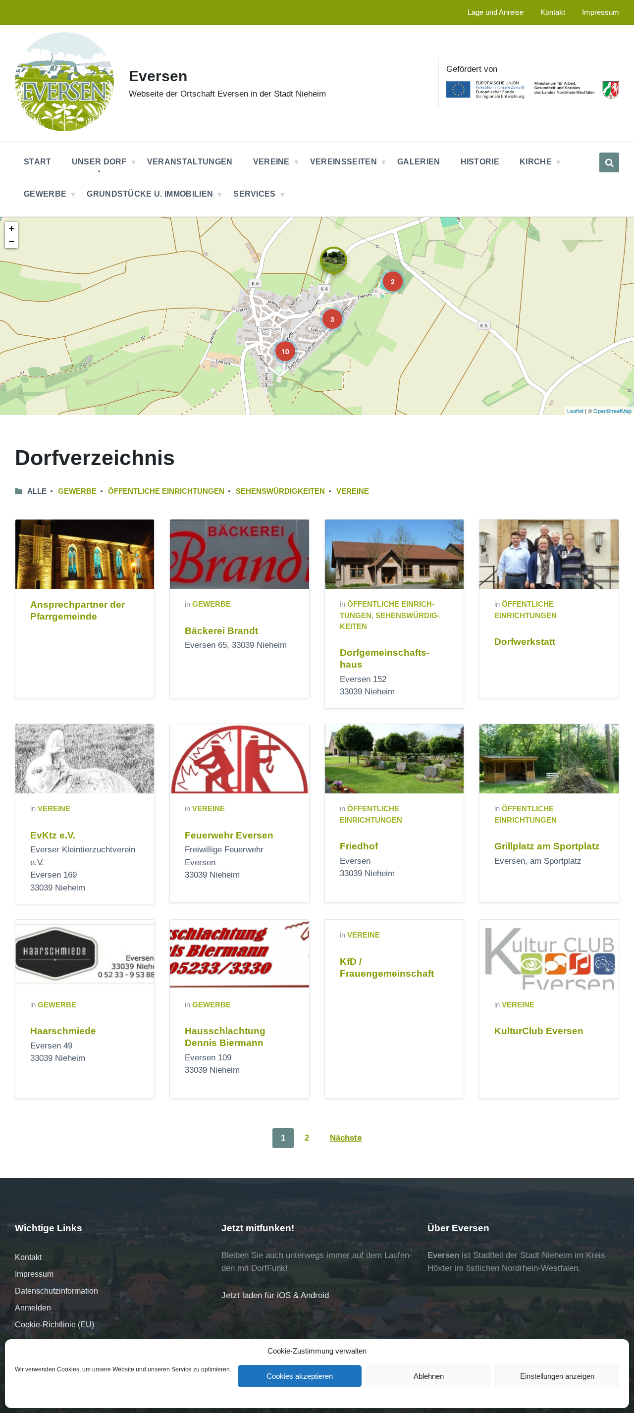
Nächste (346, 1138)
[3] (325, 312)
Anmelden (33, 1308)
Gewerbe (77, 491)
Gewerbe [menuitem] (45, 194)
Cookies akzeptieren (299, 1376)
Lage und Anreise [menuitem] (496, 12)
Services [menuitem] (254, 194)
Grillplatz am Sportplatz (547, 846)
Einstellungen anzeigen (557, 1376)
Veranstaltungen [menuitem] (190, 161)
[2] (386, 274)
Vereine (352, 491)
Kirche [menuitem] (536, 161)
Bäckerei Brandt (221, 631)
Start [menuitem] (38, 161)
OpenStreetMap (612, 411)
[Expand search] (609, 162)
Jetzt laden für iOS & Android (275, 1295)
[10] (278, 344)
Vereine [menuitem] (271, 161)
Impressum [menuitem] (600, 12)
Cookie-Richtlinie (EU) (54, 1324)
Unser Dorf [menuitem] (99, 161)
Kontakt (28, 1257)
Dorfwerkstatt (524, 641)
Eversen (158, 76)
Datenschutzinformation (56, 1291)
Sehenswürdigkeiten (280, 491)
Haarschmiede (63, 1031)
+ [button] (11, 228)
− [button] (11, 241)
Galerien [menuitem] (418, 161)
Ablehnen (429, 1376)
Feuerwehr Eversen (229, 835)
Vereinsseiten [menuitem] (343, 161)
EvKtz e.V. (52, 835)
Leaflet (575, 411)
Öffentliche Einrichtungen (166, 491)
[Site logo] (64, 128)
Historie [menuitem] (480, 161)
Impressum (34, 1274)
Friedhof (359, 846)
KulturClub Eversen (538, 1031)
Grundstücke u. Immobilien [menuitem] (150, 194)
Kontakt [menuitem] (552, 12)
